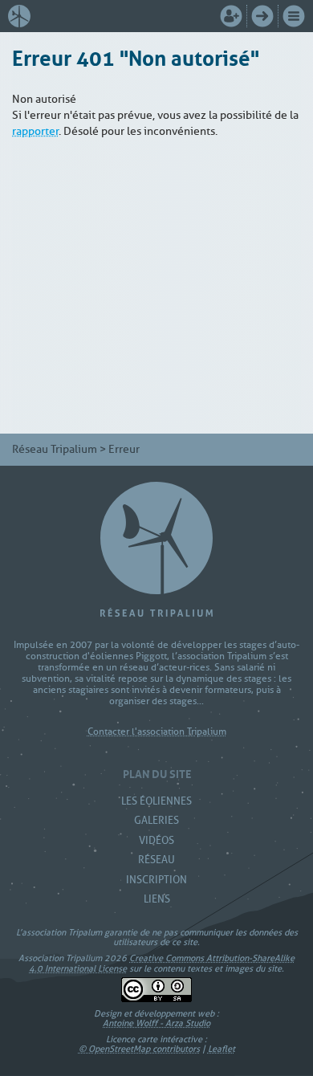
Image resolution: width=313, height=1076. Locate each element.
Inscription (156, 879)
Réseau (156, 859)
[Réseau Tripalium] (23, 16)
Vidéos (156, 840)
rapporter (35, 131)
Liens (157, 899)
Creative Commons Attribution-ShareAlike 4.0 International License (162, 962)
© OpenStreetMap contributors (139, 1048)
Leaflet (221, 1048)
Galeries (156, 820)
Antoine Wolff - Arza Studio (156, 1023)
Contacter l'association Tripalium (156, 732)
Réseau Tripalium (54, 449)
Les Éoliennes (156, 801)
